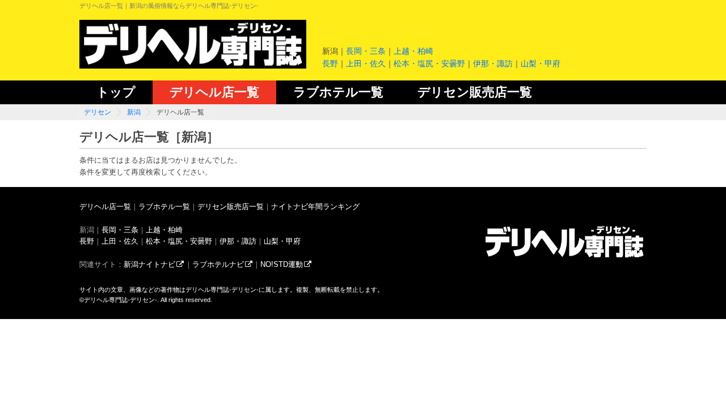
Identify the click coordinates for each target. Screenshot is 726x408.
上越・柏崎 (413, 51)
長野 (330, 63)
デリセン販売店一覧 (474, 92)
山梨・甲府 (540, 63)
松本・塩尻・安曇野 (429, 63)
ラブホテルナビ (218, 264)
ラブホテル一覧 (338, 92)
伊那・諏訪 (493, 63)
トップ (116, 92)
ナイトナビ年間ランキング (315, 206)
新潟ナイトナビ (149, 264)
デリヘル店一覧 (214, 92)
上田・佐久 (366, 63)
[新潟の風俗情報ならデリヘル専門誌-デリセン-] (564, 257)
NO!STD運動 (281, 264)
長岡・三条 (366, 51)
